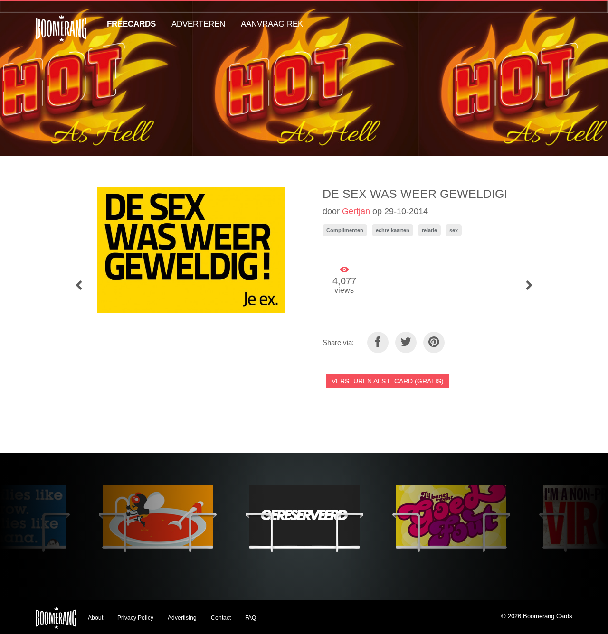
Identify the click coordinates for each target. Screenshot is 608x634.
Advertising (182, 618)
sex (453, 230)
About (95, 618)
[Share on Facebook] (378, 342)
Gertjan (356, 211)
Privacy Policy (135, 618)
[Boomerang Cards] (61, 35)
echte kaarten (392, 230)
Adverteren (198, 23)
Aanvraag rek (272, 23)
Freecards (131, 23)
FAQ (250, 618)
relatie (429, 230)
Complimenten (344, 230)
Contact (221, 618)
